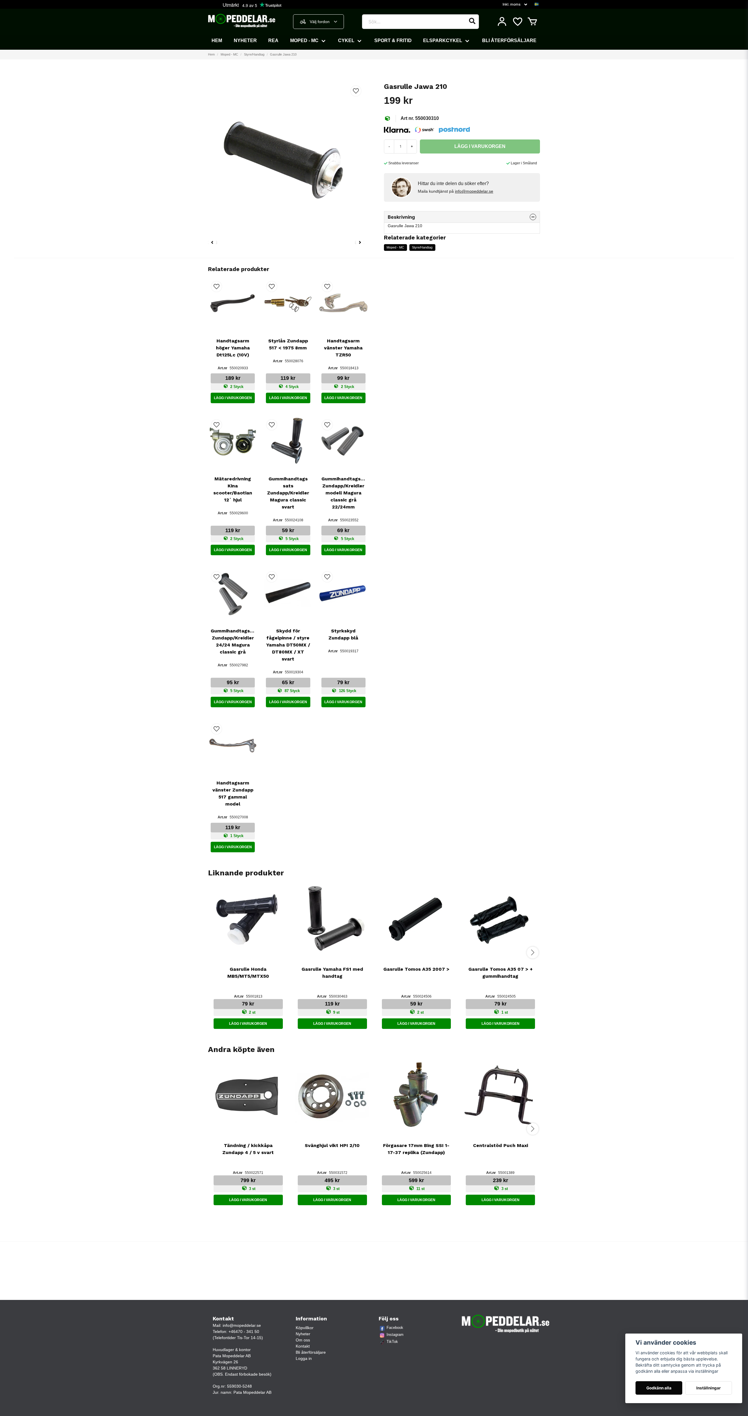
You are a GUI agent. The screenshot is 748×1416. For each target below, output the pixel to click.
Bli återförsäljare (509, 40)
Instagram (395, 1334)
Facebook (395, 1327)
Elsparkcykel (442, 40)
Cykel (346, 40)
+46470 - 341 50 (243, 1331)
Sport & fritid (393, 40)
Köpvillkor (305, 1327)
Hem (217, 40)
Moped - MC (304, 40)
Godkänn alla (658, 1388)
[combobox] (318, 21)
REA (273, 40)
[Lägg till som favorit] (517, 21)
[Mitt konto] (502, 21)
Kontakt (303, 1346)
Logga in (304, 1358)
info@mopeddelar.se (474, 191)
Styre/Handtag (254, 54)
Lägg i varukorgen (233, 398)
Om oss (303, 1340)
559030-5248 (239, 1386)
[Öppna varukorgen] (532, 21)
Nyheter (245, 40)
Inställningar (708, 1388)
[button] (536, 4)
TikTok (392, 1341)
